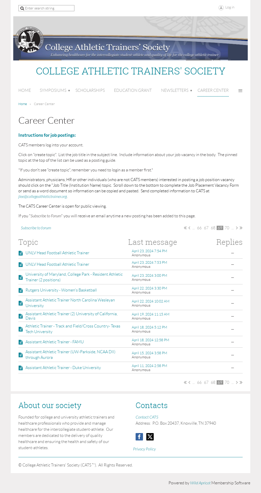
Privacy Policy (144, 449)
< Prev (189, 227)
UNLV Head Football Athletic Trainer (57, 253)
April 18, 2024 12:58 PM (150, 340)
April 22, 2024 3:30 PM (149, 288)
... (193, 228)
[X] (150, 436)
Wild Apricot (200, 483)
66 (199, 228)
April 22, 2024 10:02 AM (150, 301)
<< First (185, 227)
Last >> (241, 227)
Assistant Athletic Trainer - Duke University (63, 367)
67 (206, 228)
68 (213, 228)
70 (227, 228)
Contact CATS (147, 417)
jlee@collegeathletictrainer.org (42, 196)
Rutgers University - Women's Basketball (61, 290)
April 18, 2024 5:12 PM (149, 327)
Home (22, 104)
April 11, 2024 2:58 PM (149, 366)
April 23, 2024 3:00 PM (149, 275)
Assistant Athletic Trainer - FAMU (54, 342)
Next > (237, 227)
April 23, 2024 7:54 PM (149, 251)
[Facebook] (139, 436)
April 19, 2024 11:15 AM (150, 314)
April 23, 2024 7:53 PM (149, 262)
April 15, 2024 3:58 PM (149, 353)
